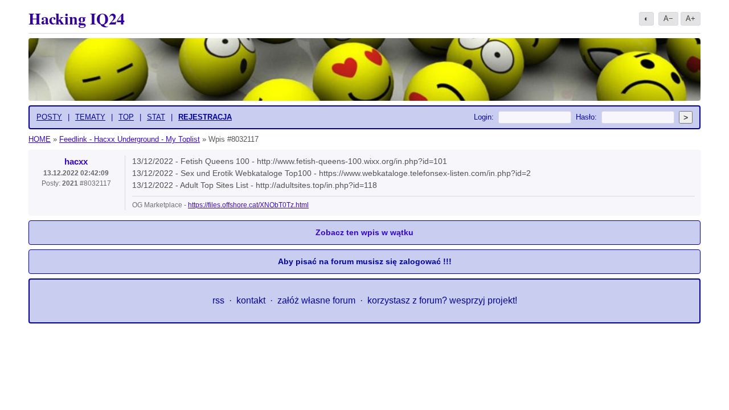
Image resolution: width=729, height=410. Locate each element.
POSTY (49, 117)
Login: (484, 117)
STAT (156, 117)
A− (668, 18)
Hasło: (586, 117)
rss (218, 300)
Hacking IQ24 (76, 18)
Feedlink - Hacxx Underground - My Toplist (129, 139)
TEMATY (90, 117)
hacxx (76, 161)
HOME (39, 139)
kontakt (250, 300)
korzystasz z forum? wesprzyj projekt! (442, 300)
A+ (690, 18)
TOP (126, 117)
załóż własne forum (316, 300)
